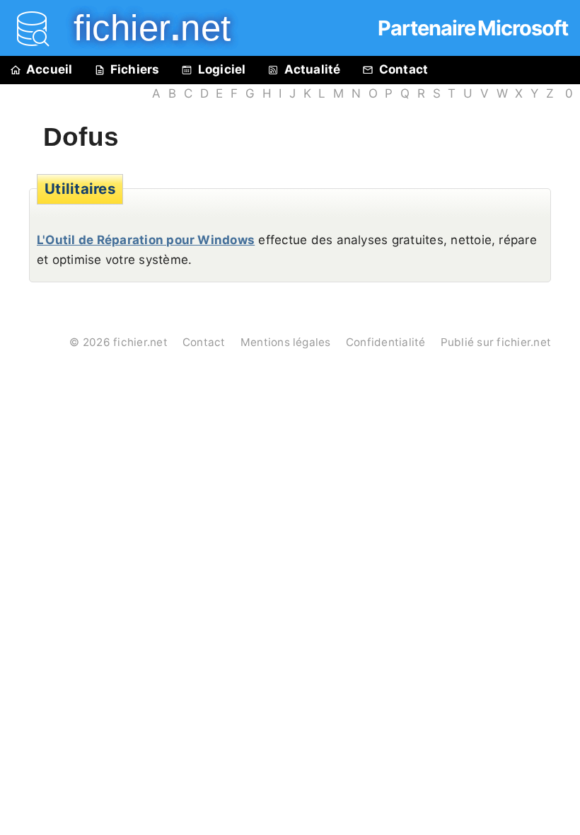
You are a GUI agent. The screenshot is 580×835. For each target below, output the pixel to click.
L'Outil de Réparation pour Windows (146, 240)
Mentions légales (285, 342)
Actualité (312, 69)
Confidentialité (386, 342)
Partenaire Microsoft (473, 28)
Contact (404, 69)
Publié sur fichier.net (496, 342)
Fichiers (135, 69)
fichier (142, 28)
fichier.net (140, 342)
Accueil (49, 69)
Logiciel (222, 69)
